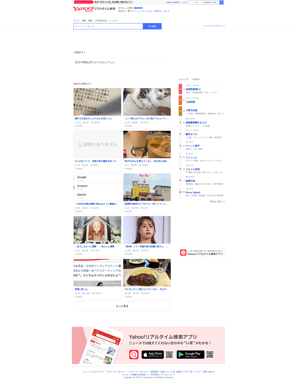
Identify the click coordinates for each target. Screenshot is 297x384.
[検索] (222, 2)
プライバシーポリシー (116, 372)
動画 (90, 20)
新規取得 (138, 8)
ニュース (114, 20)
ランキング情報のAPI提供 (134, 374)
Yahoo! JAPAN (172, 2)
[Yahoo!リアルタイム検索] (94, 7)
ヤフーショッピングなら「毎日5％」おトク (150, 11)
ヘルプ (184, 2)
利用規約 (154, 372)
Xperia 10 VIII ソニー (212, 2)
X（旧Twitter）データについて (161, 374)
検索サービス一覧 (184, 372)
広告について (166, 372)
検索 (153, 26)
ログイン (122, 11)
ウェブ (76, 20)
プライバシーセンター (138, 372)
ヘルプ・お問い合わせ (204, 372)
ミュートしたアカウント (214, 26)
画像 (84, 20)
